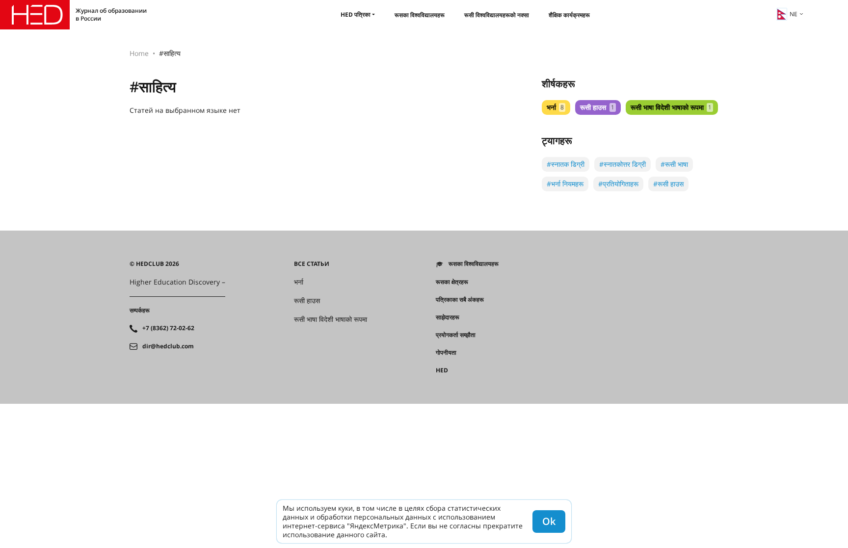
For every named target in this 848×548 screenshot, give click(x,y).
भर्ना (555, 107)
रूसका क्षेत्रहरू (452, 282)
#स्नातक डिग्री (565, 164)
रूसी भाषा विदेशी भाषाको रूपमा (671, 107)
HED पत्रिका (356, 14)
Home (139, 53)
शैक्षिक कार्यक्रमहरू (569, 15)
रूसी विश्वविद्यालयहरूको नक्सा (496, 15)
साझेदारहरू (447, 317)
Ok (549, 521)
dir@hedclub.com (168, 346)
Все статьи (311, 264)
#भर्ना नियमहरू (565, 183)
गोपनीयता (446, 353)
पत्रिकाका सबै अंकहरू (460, 300)
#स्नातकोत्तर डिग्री (622, 164)
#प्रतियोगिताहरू (618, 183)
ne (793, 14)
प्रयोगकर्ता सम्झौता (456, 335)
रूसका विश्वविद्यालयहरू (420, 15)
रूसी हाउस (597, 107)
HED (442, 370)
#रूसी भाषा (674, 164)
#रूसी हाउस (668, 183)
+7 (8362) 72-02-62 (168, 328)
